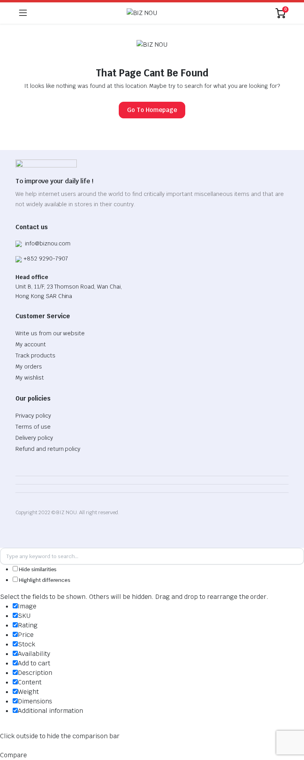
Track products (35, 355)
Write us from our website (50, 333)
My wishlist (29, 377)
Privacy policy (33, 415)
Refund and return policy (47, 448)
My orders (28, 366)
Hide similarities (37, 569)
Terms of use (33, 426)
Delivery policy (34, 437)
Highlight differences (44, 580)
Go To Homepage (152, 110)
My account (30, 344)
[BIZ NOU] (151, 13)
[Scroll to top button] (291, 724)
